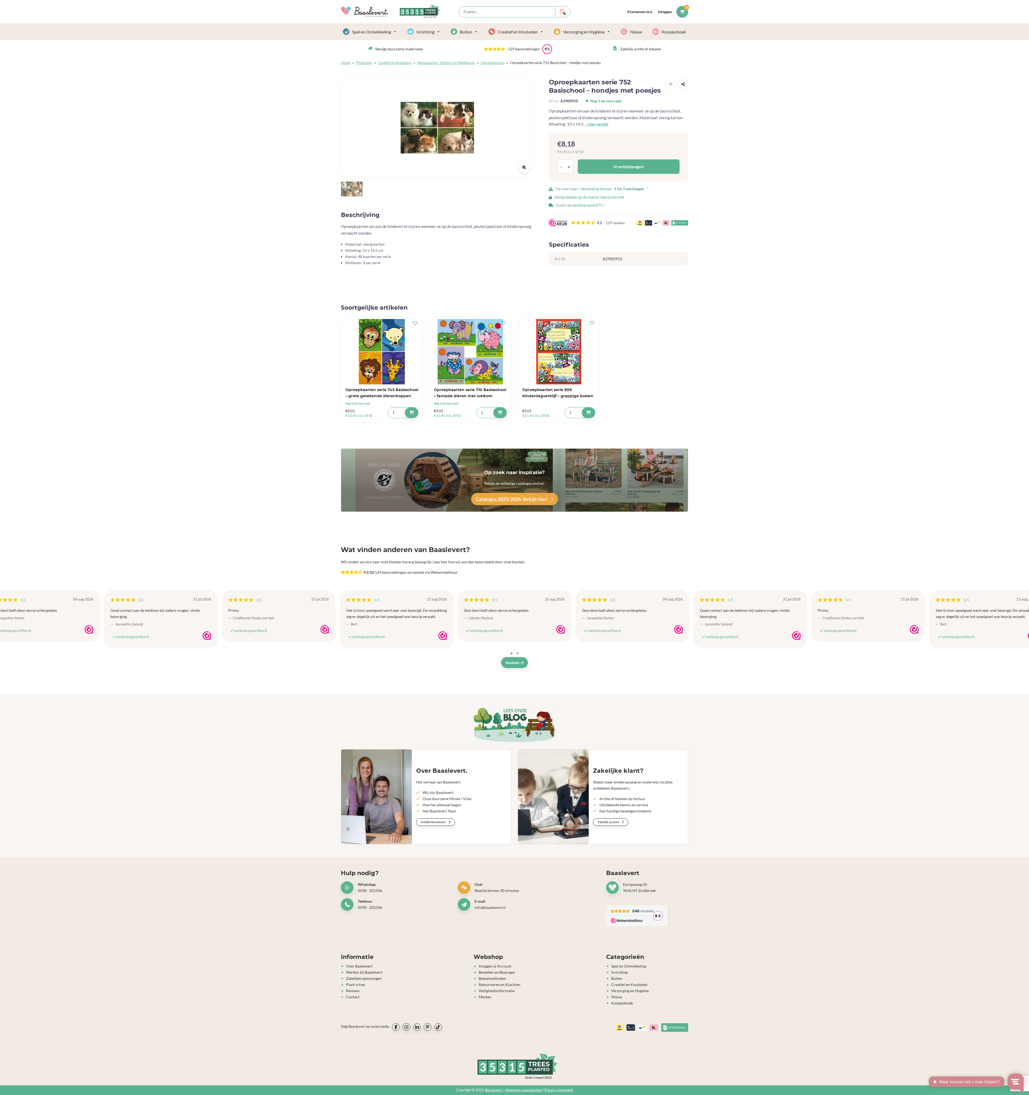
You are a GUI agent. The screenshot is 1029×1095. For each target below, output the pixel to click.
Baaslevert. (493, 1090)
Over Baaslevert (359, 966)
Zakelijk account (609, 822)
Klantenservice (639, 11)
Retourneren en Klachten (499, 984)
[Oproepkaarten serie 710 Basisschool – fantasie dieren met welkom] (470, 352)
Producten (364, 63)
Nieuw (636, 31)
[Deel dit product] (683, 84)
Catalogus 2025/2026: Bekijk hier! (512, 499)
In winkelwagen (629, 166)
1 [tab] (511, 653)
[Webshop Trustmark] (89, 629)
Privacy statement (559, 1090)
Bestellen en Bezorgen (497, 972)
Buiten (466, 31)
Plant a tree (355, 984)
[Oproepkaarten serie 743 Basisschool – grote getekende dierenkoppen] (382, 352)
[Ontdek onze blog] (514, 725)
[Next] (695, 619)
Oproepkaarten (492, 63)
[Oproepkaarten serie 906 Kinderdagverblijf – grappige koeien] (558, 352)
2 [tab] (517, 653)
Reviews (513, 662)
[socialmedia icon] (396, 1027)
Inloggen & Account (495, 966)
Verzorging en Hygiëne (584, 31)
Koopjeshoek (674, 31)
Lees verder (598, 124)
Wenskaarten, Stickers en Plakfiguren (446, 63)
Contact (352, 997)
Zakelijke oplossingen (364, 978)
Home (345, 63)
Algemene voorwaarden (523, 1090)
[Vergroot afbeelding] (524, 167)
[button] (518, 49)
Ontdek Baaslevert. (433, 822)
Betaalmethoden (492, 978)
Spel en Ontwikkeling (371, 31)
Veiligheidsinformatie (496, 990)
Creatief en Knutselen (518, 31)
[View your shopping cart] (682, 12)
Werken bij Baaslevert (364, 972)
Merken (485, 997)
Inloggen (665, 11)
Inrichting (425, 31)
